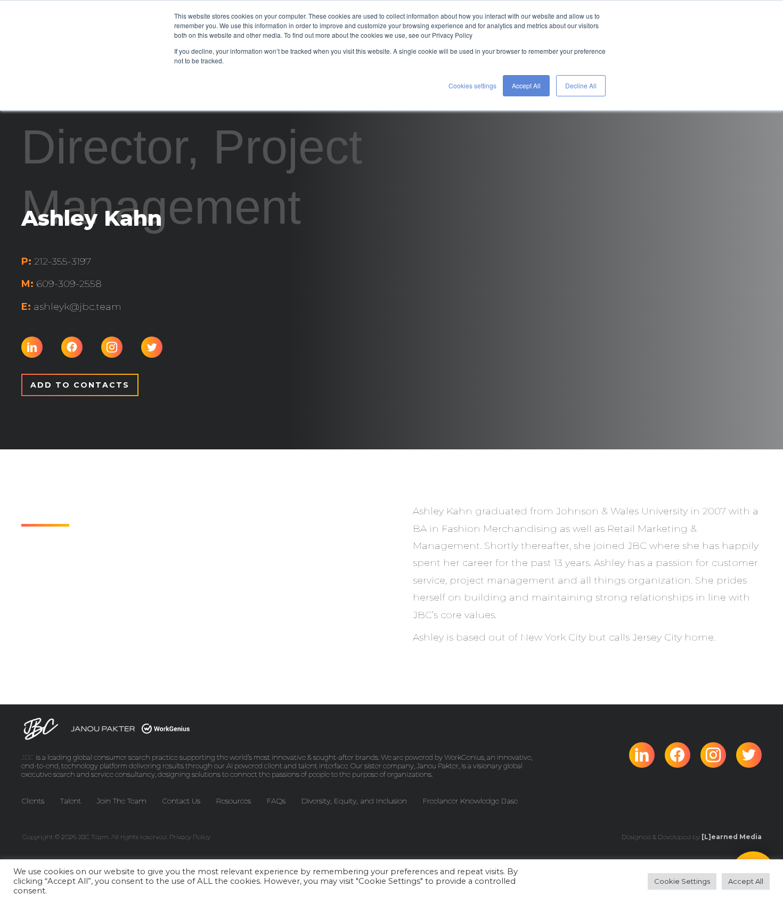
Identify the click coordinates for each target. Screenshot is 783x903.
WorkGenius (464, 757)
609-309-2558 (61, 284)
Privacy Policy (189, 837)
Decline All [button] (581, 85)
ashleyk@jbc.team (71, 307)
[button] (79, 385)
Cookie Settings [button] (682, 881)
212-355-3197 (56, 261)
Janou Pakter (438, 765)
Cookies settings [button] (472, 85)
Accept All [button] (526, 85)
